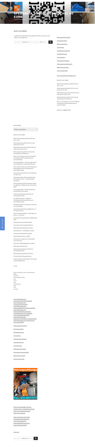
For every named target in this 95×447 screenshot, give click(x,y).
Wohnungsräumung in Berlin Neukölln (23, 222)
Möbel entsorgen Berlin (63, 67)
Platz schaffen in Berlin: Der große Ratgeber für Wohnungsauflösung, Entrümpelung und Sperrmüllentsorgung (25, 168)
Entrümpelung (60, 47)
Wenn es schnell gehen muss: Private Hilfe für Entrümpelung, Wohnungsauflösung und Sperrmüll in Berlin (68, 103)
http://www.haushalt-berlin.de (22, 407)
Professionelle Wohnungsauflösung (22, 256)
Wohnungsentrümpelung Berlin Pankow (23, 228)
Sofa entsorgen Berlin (62, 70)
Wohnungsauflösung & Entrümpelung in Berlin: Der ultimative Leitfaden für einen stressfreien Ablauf (25, 185)
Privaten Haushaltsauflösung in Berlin (23, 233)
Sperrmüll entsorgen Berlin (22, 417)
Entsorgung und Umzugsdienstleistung (23, 225)
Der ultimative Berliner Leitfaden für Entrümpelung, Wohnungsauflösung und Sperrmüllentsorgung (23, 200)
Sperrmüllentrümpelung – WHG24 (22, 236)
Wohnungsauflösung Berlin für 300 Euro (23, 253)
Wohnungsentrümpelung (63, 60)
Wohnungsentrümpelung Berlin (64, 64)
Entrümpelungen (61, 57)
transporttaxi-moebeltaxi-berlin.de (24, 409)
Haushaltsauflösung (62, 54)
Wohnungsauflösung (62, 44)
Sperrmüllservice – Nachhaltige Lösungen (24, 230)
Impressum (16, 432)
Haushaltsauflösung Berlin (63, 50)
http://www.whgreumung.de (22, 411)
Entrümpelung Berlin (62, 40)
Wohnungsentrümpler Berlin (20, 246)
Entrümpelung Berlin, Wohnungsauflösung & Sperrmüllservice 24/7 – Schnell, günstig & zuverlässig (24, 179)
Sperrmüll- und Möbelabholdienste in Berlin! (24, 243)
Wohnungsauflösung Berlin (63, 37)
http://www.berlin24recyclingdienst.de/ (66, 75)
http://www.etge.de (19, 413)
